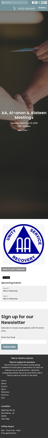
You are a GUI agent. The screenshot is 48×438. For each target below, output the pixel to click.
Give (3, 398)
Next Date (23, 130)
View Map (5, 419)
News (3, 389)
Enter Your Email (8, 337)
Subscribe (9, 346)
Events (4, 386)
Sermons (5, 395)
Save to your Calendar (14, 269)
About (4, 383)
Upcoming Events (11, 282)
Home (3, 381)
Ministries (5, 392)
